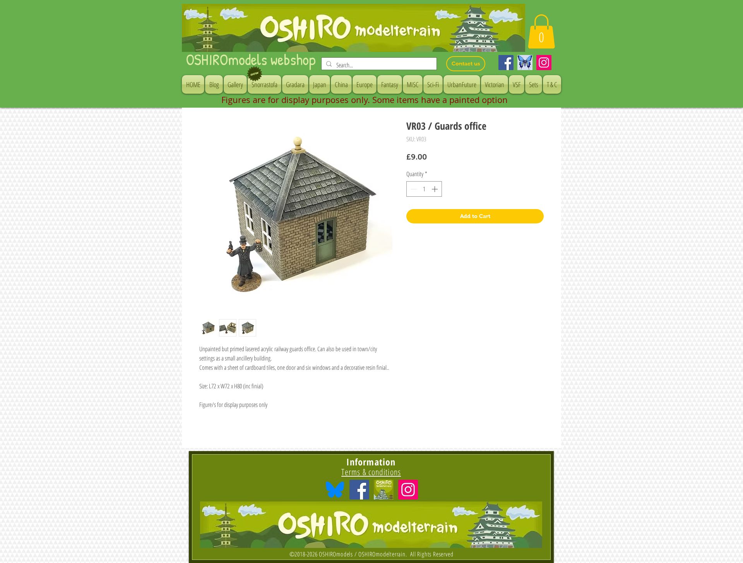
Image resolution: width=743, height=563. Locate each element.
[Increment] (435, 189)
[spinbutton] (424, 189)
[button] (541, 31)
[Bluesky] (524, 62)
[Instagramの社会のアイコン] (408, 489)
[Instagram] (543, 62)
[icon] (384, 489)
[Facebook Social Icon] (359, 489)
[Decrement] (412, 189)
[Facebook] (506, 62)
